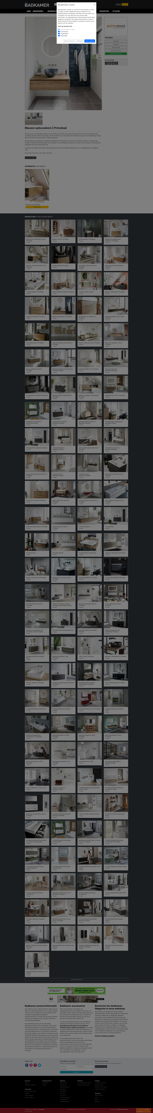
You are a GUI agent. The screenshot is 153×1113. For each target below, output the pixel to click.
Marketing (64, 35)
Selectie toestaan (69, 41)
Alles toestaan (90, 41)
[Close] (94, 5)
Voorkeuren (64, 31)
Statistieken (64, 33)
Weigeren (80, 41)
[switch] (59, 31)
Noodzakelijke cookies (68, 29)
